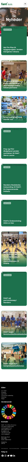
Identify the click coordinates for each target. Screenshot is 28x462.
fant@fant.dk (5, 431)
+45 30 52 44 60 (5, 432)
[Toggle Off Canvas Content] (25, 3)
